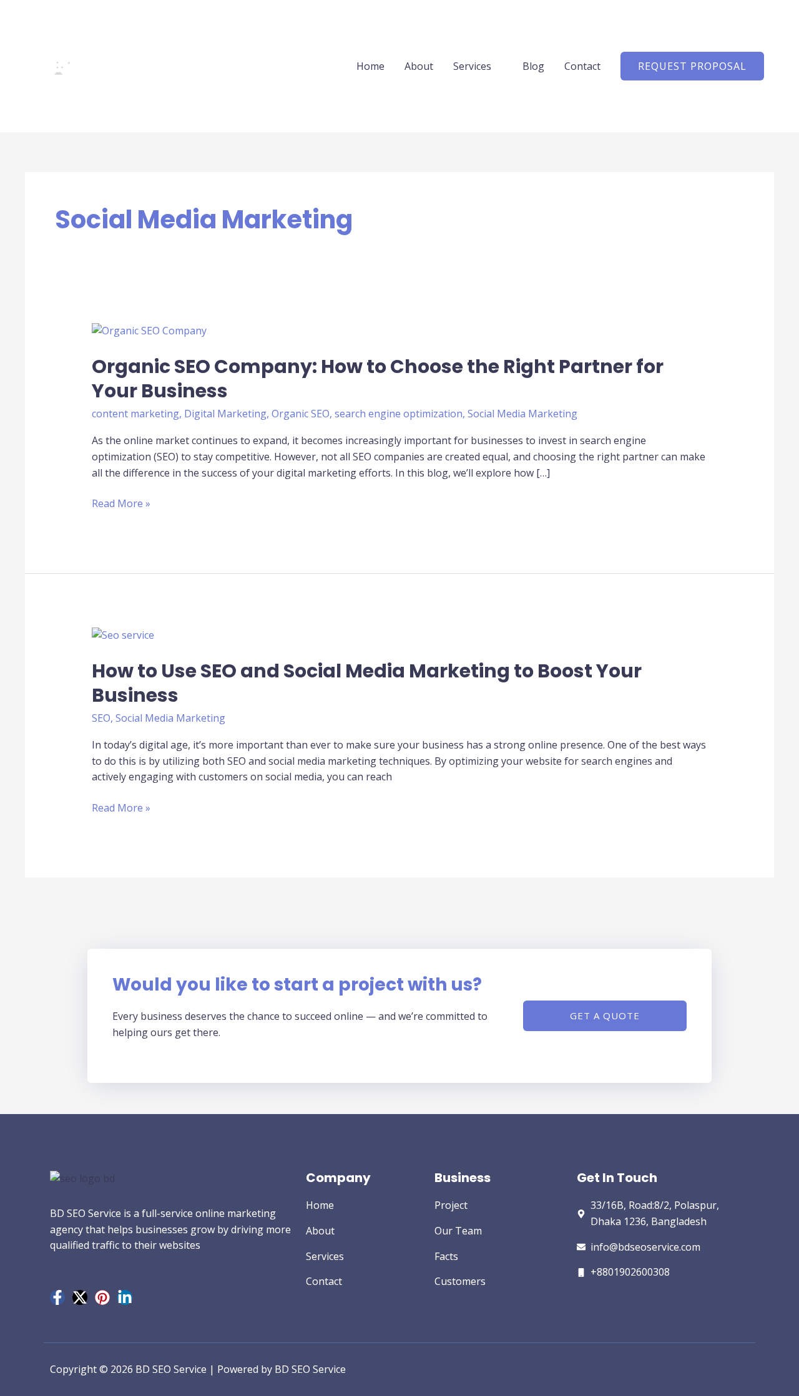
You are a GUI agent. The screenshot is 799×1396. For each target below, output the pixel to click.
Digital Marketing (225, 413)
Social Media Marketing (522, 413)
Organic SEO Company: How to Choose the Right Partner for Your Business (378, 378)
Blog (533, 66)
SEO (101, 718)
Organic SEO (301, 413)
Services (472, 66)
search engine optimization (399, 413)
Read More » (121, 504)
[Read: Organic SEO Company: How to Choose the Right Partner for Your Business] (149, 330)
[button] (692, 66)
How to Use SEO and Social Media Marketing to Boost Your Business (367, 683)
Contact (582, 66)
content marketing (135, 413)
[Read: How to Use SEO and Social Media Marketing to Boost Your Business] (123, 634)
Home (370, 66)
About (418, 66)
